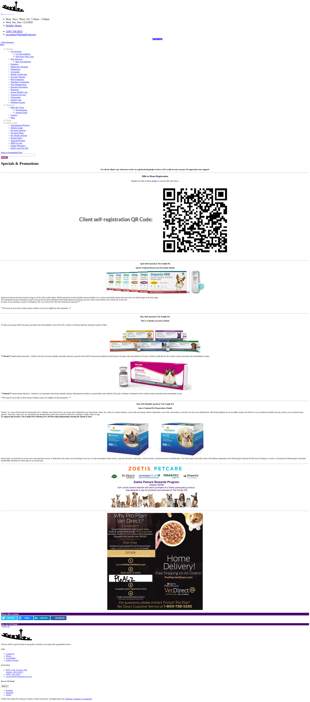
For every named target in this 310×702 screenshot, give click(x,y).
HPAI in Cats (16, 143)
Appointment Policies (20, 125)
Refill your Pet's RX (19, 148)
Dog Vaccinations (23, 61)
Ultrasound (15, 97)
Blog (13, 117)
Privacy (9, 656)
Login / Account (12, 660)
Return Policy (17, 138)
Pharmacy (15, 89)
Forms (8, 120)
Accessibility (11, 658)
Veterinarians (21, 110)
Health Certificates (19, 74)
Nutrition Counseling (20, 82)
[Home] (13, 11)
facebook (9, 690)
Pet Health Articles (19, 135)
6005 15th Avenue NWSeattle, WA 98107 (16, 671)
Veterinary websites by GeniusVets (78, 699)
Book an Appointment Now (11, 152)
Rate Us (5, 686)
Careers (14, 115)
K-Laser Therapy (18, 77)
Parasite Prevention (19, 87)
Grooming (15, 72)
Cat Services (16, 51)
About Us (10, 105)
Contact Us (10, 654)
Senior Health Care (19, 92)
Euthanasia (15, 69)
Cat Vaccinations (23, 54)
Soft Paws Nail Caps (25, 56)
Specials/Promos (18, 140)
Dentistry (15, 64)
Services (9, 49)
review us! (5, 626)
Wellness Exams (18, 102)
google (8, 695)
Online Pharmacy (7, 42)
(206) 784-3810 (14, 31)
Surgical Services (18, 94)
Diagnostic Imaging (19, 66)
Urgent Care (16, 100)
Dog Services (16, 59)
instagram (9, 693)
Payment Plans (17, 133)
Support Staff (21, 112)
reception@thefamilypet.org (21, 34)
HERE (154, 181)
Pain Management (19, 84)
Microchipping (17, 79)
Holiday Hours (14, 25)
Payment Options (18, 130)
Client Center (12, 123)
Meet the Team (17, 107)
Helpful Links (17, 128)
